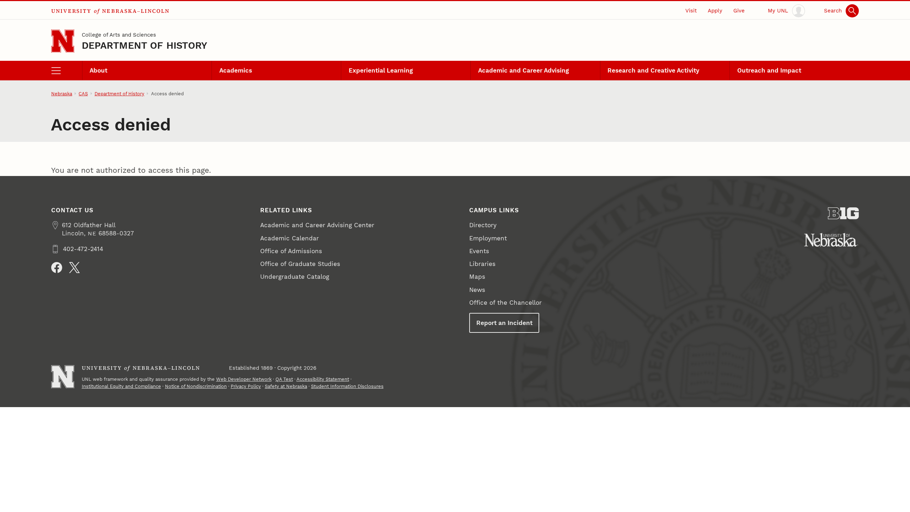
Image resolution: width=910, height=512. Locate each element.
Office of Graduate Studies (300, 263)
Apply (715, 10)
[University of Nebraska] (831, 240)
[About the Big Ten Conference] (843, 213)
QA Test (284, 379)
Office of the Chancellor (505, 302)
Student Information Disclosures (347, 386)
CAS (83, 93)
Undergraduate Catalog (294, 276)
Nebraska (61, 93)
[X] (74, 267)
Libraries (482, 263)
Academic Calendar (289, 238)
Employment (488, 238)
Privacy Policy (246, 386)
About (98, 70)
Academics (235, 70)
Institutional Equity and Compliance (121, 386)
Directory (483, 225)
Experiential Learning (381, 70)
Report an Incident (504, 322)
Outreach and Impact (769, 70)
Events (479, 251)
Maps (477, 276)
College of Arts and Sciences (119, 35)
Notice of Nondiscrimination (196, 386)
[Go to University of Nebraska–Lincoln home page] (62, 41)
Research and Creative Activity (653, 70)
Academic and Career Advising (523, 70)
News (477, 289)
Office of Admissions (291, 251)
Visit (691, 10)
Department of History (145, 45)
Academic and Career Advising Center (317, 225)
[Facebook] (56, 267)
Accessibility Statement (322, 379)
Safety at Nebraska (286, 386)
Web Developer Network (244, 379)
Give (739, 10)
